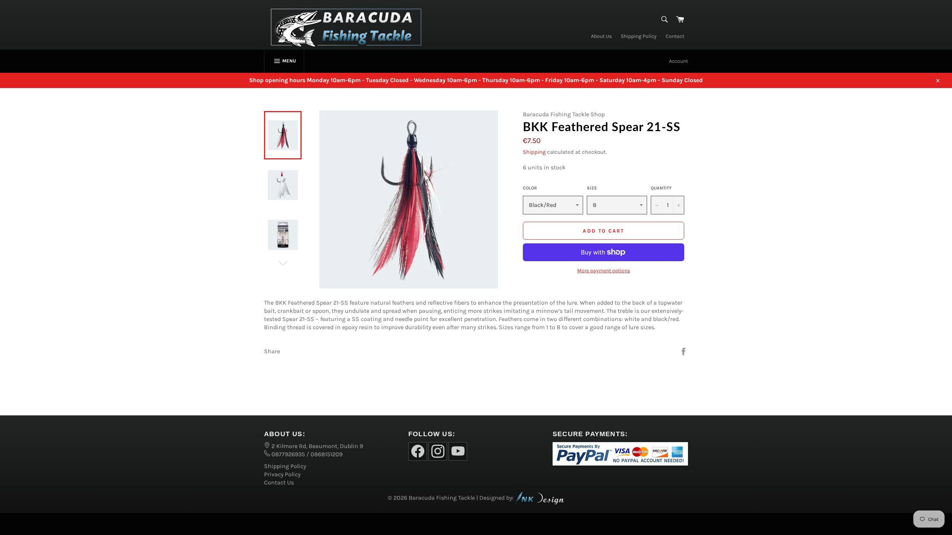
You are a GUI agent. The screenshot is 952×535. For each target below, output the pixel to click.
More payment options (603, 271)
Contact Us (279, 482)
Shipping (534, 152)
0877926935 (287, 454)
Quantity (661, 188)
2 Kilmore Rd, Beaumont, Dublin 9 (316, 446)
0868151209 (326, 454)
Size (592, 188)
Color (530, 188)
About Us (601, 36)
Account (678, 61)
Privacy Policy (282, 474)
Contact (675, 36)
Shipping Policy (639, 36)
